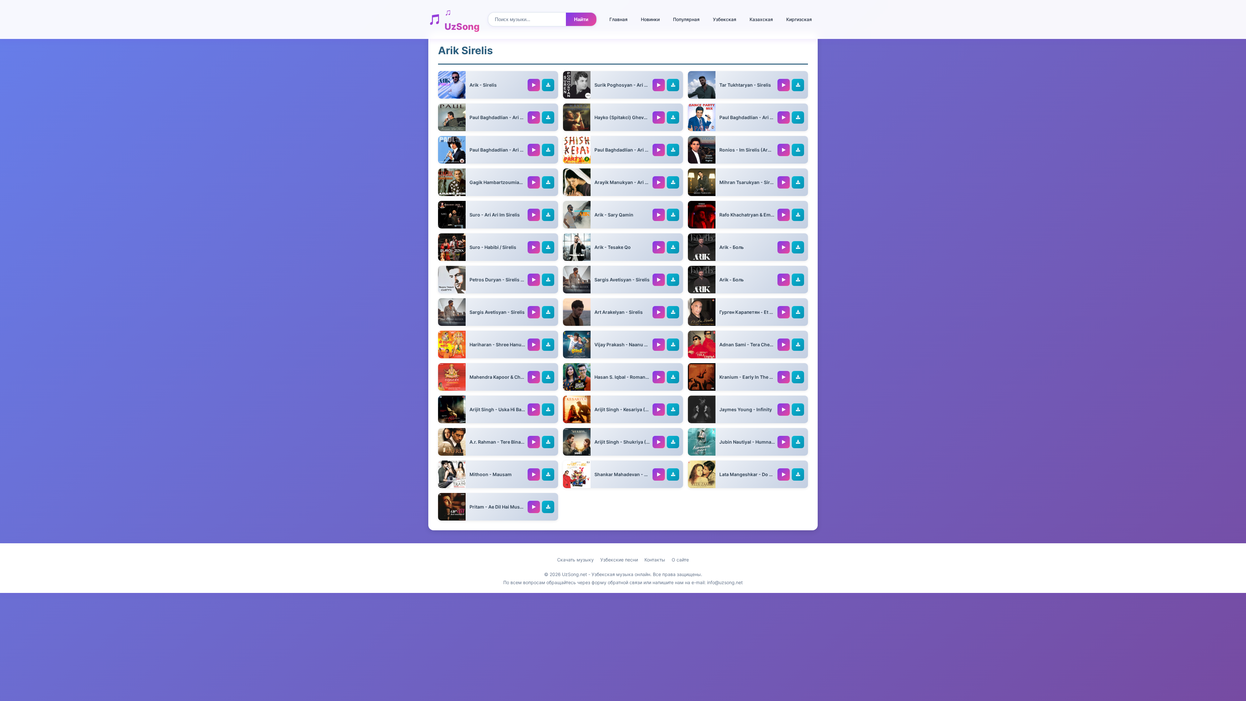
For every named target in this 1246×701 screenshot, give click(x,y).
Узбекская (724, 19)
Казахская (761, 19)
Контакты (654, 559)
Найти (581, 19)
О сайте (680, 559)
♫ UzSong (462, 19)
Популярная (686, 19)
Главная (618, 19)
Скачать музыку (575, 559)
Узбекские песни (619, 559)
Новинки (650, 19)
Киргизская (799, 19)
